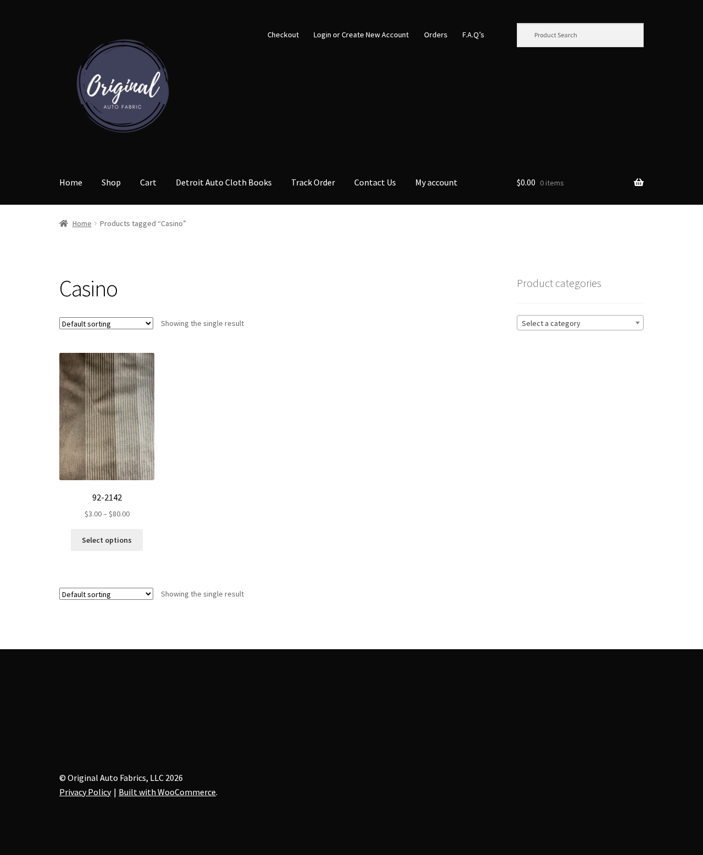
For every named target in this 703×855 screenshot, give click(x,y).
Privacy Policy (85, 791)
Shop (111, 182)
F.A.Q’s (473, 35)
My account (436, 182)
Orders (436, 35)
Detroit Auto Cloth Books (224, 182)
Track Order (313, 182)
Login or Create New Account (361, 35)
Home (70, 182)
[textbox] (580, 323)
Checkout (283, 35)
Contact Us (375, 182)
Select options (107, 540)
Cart (148, 182)
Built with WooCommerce (167, 791)
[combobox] (580, 322)
